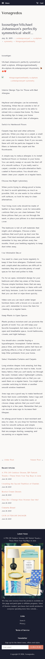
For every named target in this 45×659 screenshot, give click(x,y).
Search (22, 621)
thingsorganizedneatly (25, 41)
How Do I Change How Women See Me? (20, 500)
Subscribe (35, 647)
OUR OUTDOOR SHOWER (14, 516)
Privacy (22, 624)
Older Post (9, 460)
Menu (6, 3)
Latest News (22, 534)
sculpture (37, 38)
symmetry (8, 41)
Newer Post (35, 460)
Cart (41, 3)
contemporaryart (23, 38)
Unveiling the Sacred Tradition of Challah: (20, 484)
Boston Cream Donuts (11, 492)
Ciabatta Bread (8, 508)
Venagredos (29, 654)
